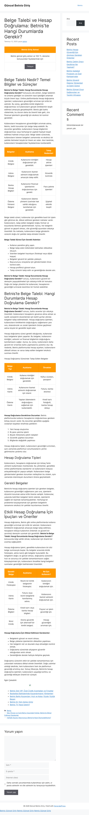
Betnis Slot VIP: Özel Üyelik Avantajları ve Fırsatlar (31, 691)
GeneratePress (60, 806)
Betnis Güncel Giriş (8, 811)
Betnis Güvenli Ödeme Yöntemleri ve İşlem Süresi (75, 83)
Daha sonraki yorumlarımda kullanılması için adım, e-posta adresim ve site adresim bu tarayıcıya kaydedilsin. (31, 784)
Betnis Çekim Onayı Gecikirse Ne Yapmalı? (75, 64)
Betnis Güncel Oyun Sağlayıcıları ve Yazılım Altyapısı (75, 92)
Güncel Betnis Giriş (17, 5)
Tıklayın (30, 66)
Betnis (80, 5)
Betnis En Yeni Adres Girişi (21, 702)
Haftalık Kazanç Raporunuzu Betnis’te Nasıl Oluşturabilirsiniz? (29, 718)
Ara (68, 19)
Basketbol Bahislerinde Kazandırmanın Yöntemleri (31, 693)
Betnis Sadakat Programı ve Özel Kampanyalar (74, 74)
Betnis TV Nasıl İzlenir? (20, 705)
